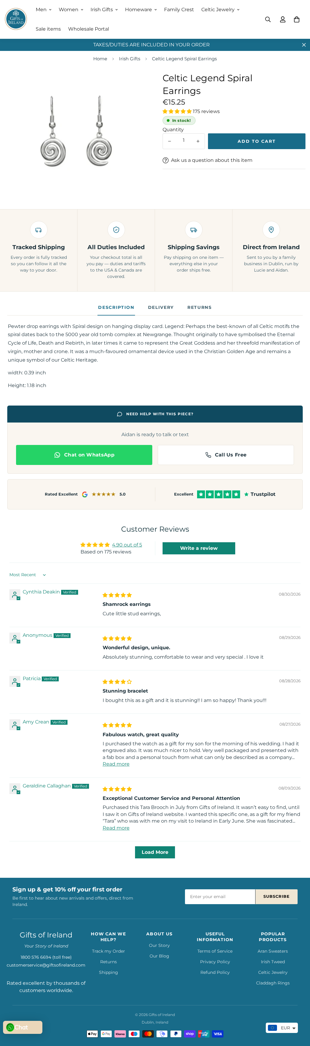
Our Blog (159, 956)
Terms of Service (214, 951)
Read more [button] (116, 764)
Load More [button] (155, 852)
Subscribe (276, 896)
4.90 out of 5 (127, 545)
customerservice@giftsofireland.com (46, 965)
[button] (297, 19)
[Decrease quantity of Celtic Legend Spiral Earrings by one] (169, 141)
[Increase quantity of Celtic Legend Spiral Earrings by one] (198, 141)
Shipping (108, 972)
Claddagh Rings (273, 983)
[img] (117, 595)
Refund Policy (215, 972)
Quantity (173, 129)
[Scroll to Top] (298, 1013)
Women (68, 9)
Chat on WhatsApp (89, 455)
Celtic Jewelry (218, 9)
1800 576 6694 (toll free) (46, 957)
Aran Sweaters (273, 951)
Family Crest (179, 9)
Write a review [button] (199, 548)
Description (116, 307)
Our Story (159, 945)
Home (100, 59)
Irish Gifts (102, 9)
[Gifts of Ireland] (16, 19)
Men (41, 9)
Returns (199, 307)
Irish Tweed (273, 961)
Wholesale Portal (88, 29)
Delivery (161, 307)
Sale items (48, 29)
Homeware (138, 9)
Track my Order (108, 951)
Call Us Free (231, 455)
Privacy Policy (215, 961)
